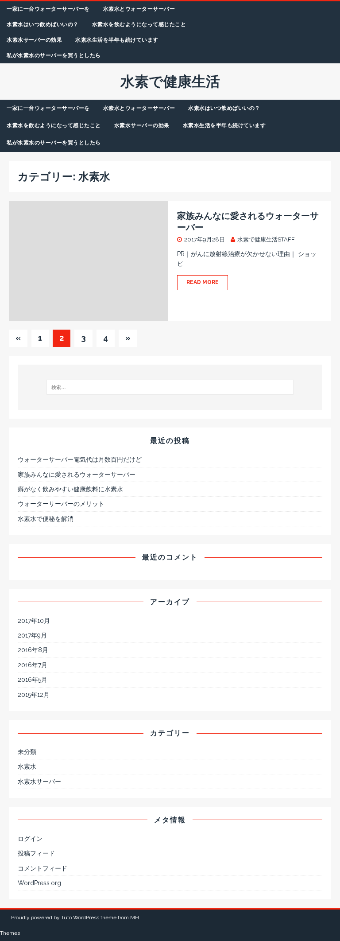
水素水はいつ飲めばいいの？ (43, 24)
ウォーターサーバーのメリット (61, 503)
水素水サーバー (39, 781)
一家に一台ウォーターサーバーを (48, 9)
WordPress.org (39, 883)
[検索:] (170, 387)
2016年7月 (32, 665)
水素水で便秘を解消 (45, 518)
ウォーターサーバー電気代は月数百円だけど (80, 459)
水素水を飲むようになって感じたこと (139, 24)
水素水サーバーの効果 (34, 40)
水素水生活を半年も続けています (116, 40)
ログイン (30, 838)
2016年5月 (32, 679)
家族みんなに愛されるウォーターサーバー (76, 474)
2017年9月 (32, 635)
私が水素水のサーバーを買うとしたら (54, 55)
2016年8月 (33, 649)
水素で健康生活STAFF (266, 239)
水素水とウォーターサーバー (139, 9)
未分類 (27, 751)
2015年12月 (34, 694)
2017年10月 (34, 620)
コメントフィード (42, 868)
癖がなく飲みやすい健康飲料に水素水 (70, 489)
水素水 (27, 766)
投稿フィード (36, 853)
